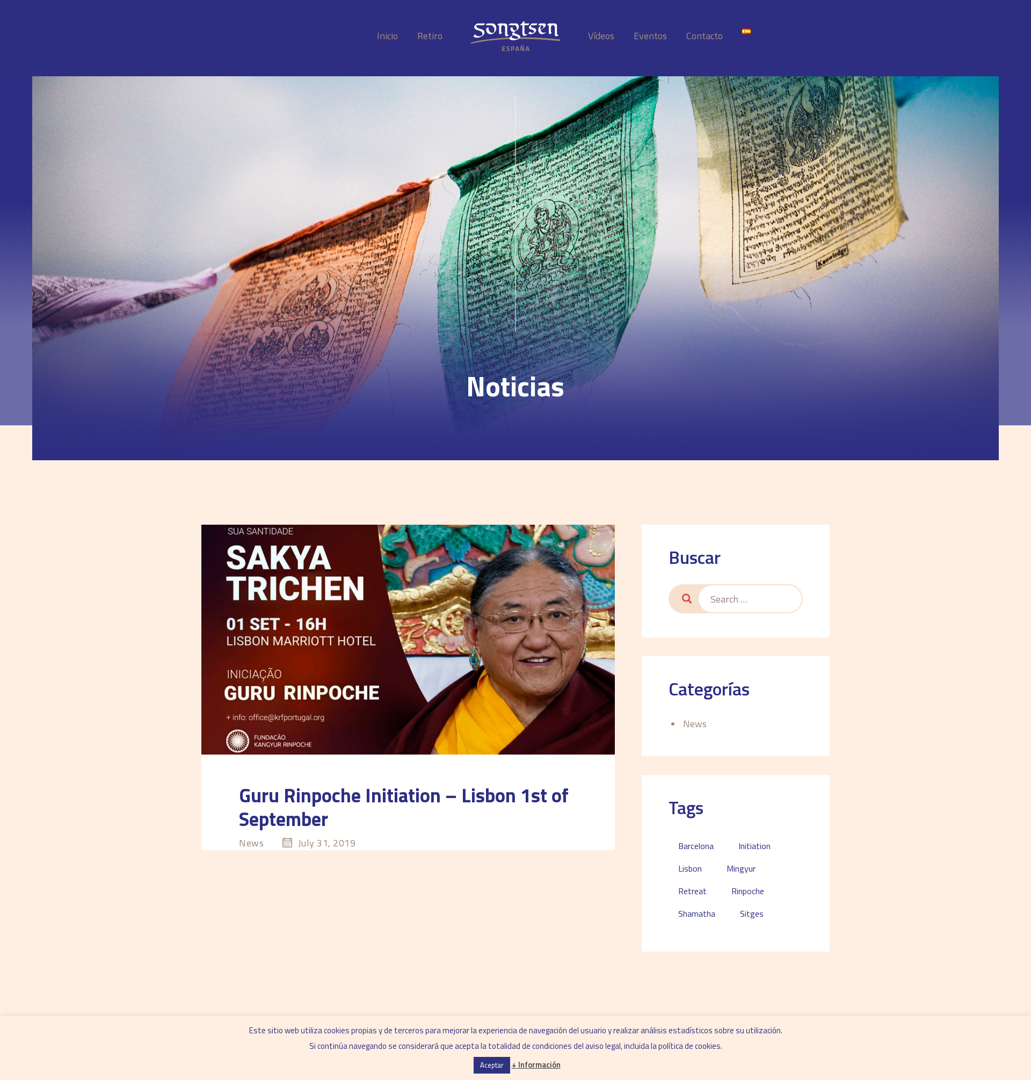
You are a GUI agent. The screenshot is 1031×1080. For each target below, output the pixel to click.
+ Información (536, 1065)
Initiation (754, 845)
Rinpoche (747, 891)
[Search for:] (750, 598)
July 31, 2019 (327, 843)
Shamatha (696, 913)
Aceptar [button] (492, 1065)
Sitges (752, 913)
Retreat (692, 891)
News (251, 843)
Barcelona (696, 845)
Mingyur (741, 868)
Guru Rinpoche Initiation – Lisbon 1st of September (404, 807)
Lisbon (690, 868)
